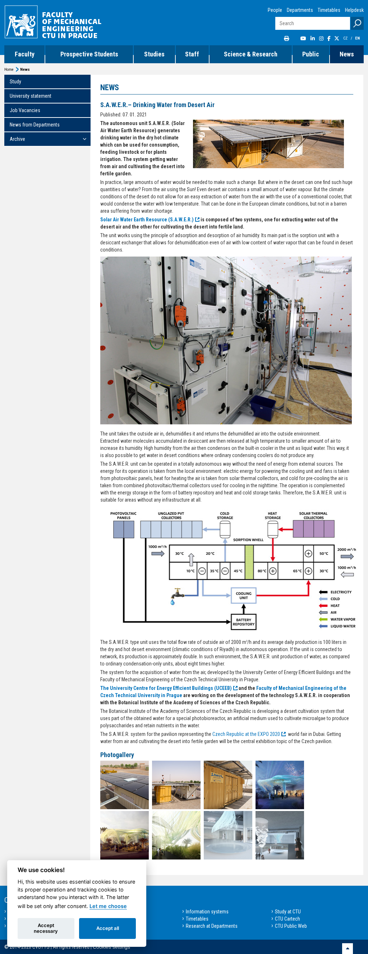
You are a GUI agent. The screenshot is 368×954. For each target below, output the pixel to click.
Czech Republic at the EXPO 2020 (246, 734)
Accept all (107, 928)
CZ (346, 38)
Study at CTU (288, 911)
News (347, 54)
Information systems (207, 911)
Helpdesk (354, 10)
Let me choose (108, 906)
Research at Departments (212, 926)
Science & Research (250, 54)
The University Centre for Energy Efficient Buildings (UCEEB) (166, 688)
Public (310, 54)
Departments (300, 10)
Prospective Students (89, 54)
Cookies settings (111, 947)
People (275, 10)
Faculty (24, 54)
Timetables (329, 10)
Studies (154, 54)
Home (9, 69)
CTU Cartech (287, 919)
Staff (192, 54)
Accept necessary (46, 928)
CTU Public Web (291, 926)
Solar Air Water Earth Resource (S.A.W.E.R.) (147, 219)
